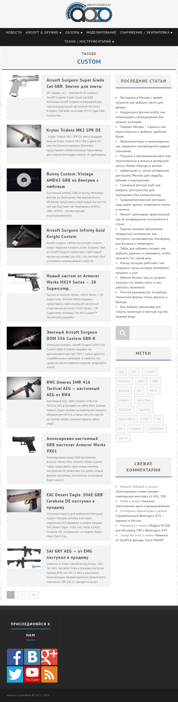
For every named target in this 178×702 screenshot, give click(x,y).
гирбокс (135, 428)
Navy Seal (144, 400)
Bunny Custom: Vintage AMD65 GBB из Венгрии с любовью (73, 180)
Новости (14, 32)
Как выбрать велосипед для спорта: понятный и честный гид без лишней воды (142, 312)
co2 (134, 371)
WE (159, 419)
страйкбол (156, 428)
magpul (124, 400)
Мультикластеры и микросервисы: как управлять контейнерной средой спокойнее (142, 146)
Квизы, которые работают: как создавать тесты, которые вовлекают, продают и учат (142, 268)
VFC (146, 419)
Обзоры (72, 32)
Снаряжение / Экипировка (144, 32)
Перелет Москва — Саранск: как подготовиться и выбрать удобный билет (141, 132)
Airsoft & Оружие (42, 32)
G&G (141, 381)
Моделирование (101, 32)
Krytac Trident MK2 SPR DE (74, 130)
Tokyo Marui (127, 419)
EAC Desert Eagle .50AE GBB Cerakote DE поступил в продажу (75, 501)
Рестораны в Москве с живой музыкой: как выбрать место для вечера (139, 102)
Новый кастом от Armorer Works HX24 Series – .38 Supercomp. (73, 282)
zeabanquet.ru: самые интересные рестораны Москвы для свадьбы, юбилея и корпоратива (142, 175)
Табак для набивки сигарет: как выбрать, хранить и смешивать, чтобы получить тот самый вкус (143, 253)
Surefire (145, 409)
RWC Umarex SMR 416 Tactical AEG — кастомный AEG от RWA (73, 388)
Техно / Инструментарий (87, 41)
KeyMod (124, 390)
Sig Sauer (125, 409)
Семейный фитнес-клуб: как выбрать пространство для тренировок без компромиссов (138, 190)
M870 (153, 390)
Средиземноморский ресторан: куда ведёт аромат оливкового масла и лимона (143, 205)
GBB (155, 381)
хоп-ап (123, 438)
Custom (150, 371)
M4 (139, 390)
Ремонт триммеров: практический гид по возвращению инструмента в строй (142, 219)
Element (124, 381)
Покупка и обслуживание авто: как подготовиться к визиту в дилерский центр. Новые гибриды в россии (143, 161)
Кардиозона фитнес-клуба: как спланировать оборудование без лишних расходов (140, 117)
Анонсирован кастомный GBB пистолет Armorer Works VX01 (76, 445)
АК (120, 428)
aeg (121, 371)
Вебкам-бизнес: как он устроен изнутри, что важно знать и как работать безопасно (141, 282)
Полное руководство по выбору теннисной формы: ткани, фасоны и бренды (142, 297)
